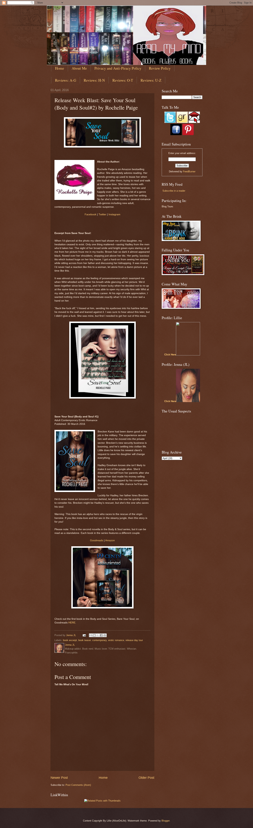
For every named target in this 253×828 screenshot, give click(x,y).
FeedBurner (189, 171)
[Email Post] (84, 635)
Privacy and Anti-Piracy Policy (117, 68)
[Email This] (91, 635)
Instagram (114, 214)
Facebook (90, 214)
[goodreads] (182, 122)
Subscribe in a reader (173, 190)
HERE (71, 622)
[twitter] (170, 122)
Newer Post (59, 778)
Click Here (170, 354)
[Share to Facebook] (101, 635)
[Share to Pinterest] (105, 635)
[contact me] (194, 122)
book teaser (84, 640)
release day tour (134, 640)
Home (59, 68)
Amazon (110, 540)
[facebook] (176, 134)
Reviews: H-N (94, 80)
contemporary (99, 640)
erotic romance (116, 640)
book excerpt (70, 640)
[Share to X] (98, 635)
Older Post (146, 778)
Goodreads (96, 540)
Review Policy (160, 68)
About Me (79, 68)
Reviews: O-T (122, 80)
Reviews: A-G (65, 80)
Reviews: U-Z (151, 80)
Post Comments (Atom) (78, 785)
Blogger (165, 820)
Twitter (102, 214)
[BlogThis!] (94, 635)
